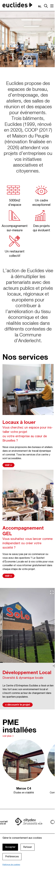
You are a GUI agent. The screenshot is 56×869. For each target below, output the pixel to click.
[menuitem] (12, 831)
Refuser (27, 847)
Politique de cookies (11, 864)
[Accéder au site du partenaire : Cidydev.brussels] (22, 814)
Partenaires (32, 831)
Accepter (10, 847)
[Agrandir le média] (50, 587)
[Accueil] (17, 4)
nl (38, 7)
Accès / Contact (12, 831)
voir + (8, 462)
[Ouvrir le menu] (50, 6)
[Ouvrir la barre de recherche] (45, 6)
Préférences (12, 857)
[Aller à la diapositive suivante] (53, 659)
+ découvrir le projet (17, 698)
